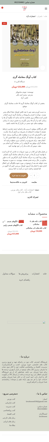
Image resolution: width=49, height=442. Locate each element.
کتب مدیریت (10, 407)
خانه (45, 16)
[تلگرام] (12, 197)
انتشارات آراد (30, 16)
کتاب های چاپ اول (24, 192)
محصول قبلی (8, 16)
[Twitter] (21, 197)
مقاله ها (12, 425)
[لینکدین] (15, 197)
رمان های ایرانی (9, 421)
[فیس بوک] (24, 197)
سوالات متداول (9, 274)
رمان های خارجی (9, 418)
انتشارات (35, 274)
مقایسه (34, 182)
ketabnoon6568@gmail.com (36, 401)
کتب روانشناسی (9, 410)
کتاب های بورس (17, 190)
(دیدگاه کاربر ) (19, 82)
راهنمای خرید (24, 280)
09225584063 (19, 2)
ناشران (39, 16)
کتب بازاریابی (10, 403)
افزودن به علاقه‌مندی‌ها (18, 182)
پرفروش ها (23, 274)
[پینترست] (18, 197)
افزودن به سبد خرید (19, 175)
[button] (44, 223)
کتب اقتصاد (11, 414)
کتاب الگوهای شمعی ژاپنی (13, 225)
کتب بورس (11, 399)
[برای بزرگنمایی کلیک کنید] (42, 67)
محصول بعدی (3, 16)
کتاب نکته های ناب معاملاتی (36, 228)
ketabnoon (43, 416)
